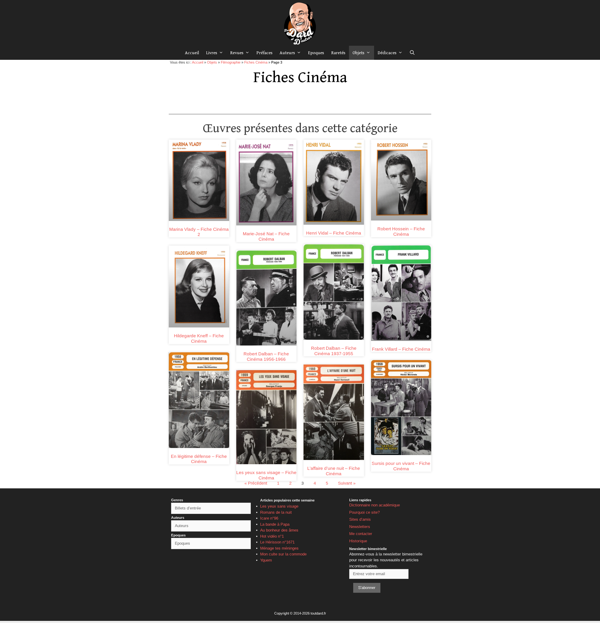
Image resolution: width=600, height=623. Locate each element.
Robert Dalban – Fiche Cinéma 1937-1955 (333, 351)
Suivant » (347, 483)
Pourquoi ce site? (364, 512)
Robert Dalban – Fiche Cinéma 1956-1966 (266, 356)
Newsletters (359, 526)
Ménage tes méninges (279, 548)
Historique (358, 541)
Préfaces (264, 52)
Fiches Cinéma (255, 62)
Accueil (192, 52)
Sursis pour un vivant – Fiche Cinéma (401, 466)
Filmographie (230, 62)
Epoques (316, 52)
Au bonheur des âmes (279, 530)
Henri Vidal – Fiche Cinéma (333, 233)
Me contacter (360, 534)
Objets (358, 52)
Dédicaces (387, 52)
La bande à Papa (274, 524)
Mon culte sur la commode (283, 554)
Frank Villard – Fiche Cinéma (401, 349)
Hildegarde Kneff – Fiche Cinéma (199, 338)
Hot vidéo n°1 (272, 536)
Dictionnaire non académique (374, 505)
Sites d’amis (360, 519)
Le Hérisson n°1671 (277, 542)
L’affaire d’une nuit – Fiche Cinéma (333, 471)
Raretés (338, 52)
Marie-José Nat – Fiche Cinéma (266, 236)
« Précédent (255, 483)
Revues (237, 52)
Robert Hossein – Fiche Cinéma (401, 231)
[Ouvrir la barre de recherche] (412, 53)
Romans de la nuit (276, 512)
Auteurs (287, 52)
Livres (211, 52)
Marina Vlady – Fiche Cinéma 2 (199, 232)
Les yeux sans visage (279, 506)
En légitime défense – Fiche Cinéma (199, 459)
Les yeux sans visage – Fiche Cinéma (266, 475)
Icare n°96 (269, 518)
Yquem (266, 560)
